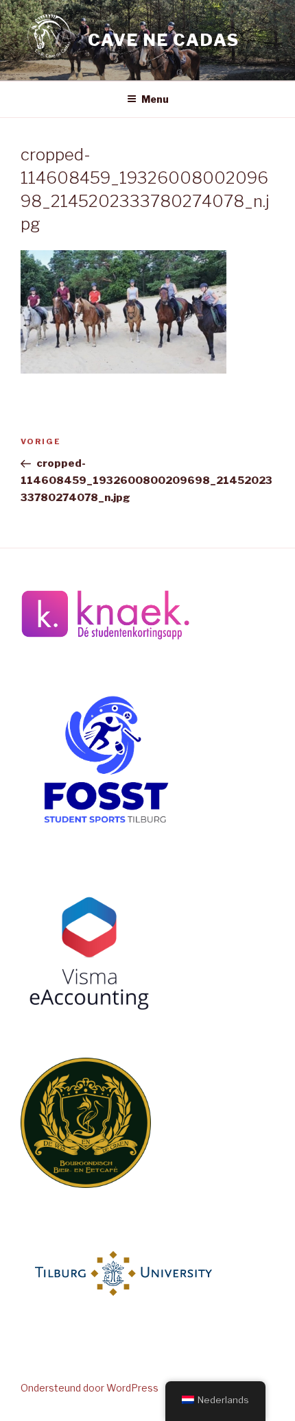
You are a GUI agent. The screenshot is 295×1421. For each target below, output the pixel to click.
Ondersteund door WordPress (89, 1388)
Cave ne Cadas (163, 40)
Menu (155, 99)
